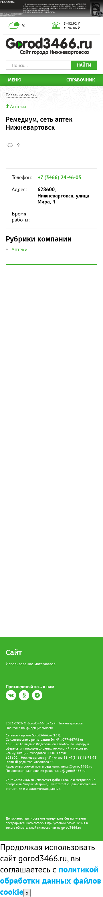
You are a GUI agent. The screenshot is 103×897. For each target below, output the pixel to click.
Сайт (14, 652)
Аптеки (18, 106)
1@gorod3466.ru (72, 770)
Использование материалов (31, 663)
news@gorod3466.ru (76, 766)
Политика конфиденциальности (29, 728)
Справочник (80, 80)
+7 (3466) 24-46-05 (59, 177)
